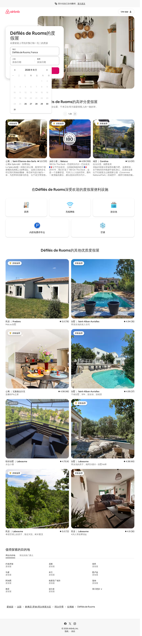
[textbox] (22, 62)
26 (25, 104)
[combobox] (34, 52)
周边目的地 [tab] (10, 555)
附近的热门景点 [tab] (26, 555)
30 (47, 104)
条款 (73, 631)
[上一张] (65, 114)
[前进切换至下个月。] (47, 70)
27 (31, 104)
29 (42, 104)
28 (36, 104)
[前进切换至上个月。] (15, 70)
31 (15, 109)
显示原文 (81, 3)
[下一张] (75, 114)
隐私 (67, 631)
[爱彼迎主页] (13, 11)
